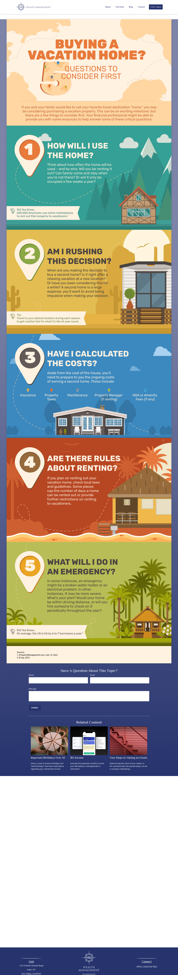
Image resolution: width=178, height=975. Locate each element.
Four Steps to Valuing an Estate (128, 757)
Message (32, 689)
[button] (108, 7)
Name (31, 675)
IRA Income (77, 757)
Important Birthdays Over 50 (48, 757)
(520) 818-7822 (150, 966)
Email (92, 675)
